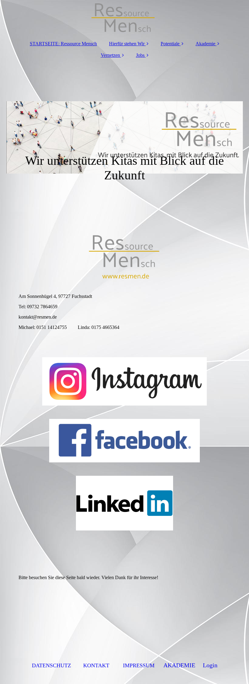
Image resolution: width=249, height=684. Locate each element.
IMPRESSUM (139, 665)
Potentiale (170, 43)
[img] (124, 18)
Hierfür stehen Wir (127, 43)
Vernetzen (110, 55)
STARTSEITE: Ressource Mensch (63, 43)
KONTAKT (96, 665)
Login (210, 665)
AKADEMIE (179, 665)
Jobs (140, 55)
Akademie (205, 43)
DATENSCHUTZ (51, 665)
